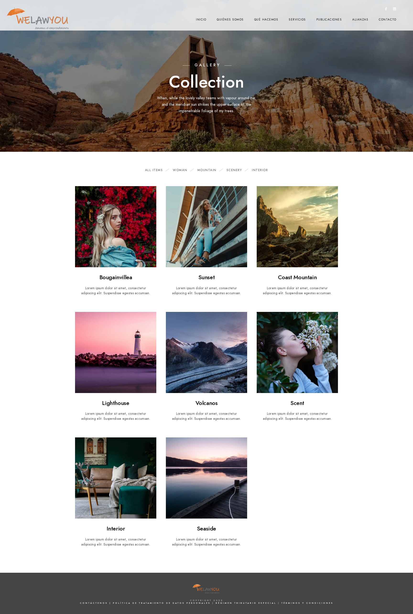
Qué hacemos (266, 19)
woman (180, 170)
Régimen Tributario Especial (247, 603)
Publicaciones (329, 19)
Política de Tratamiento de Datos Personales (162, 603)
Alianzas (360, 19)
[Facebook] (386, 9)
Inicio (201, 19)
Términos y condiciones (307, 603)
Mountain (207, 170)
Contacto (387, 19)
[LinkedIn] (394, 9)
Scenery (234, 170)
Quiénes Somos (230, 19)
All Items (154, 170)
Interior (260, 170)
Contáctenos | (95, 603)
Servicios (297, 19)
